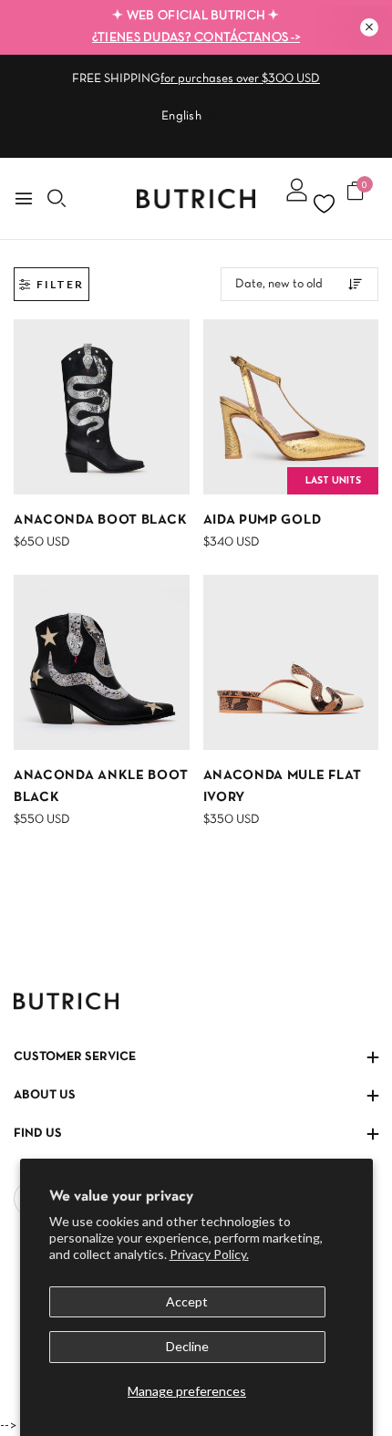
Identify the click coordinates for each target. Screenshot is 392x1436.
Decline (187, 1346)
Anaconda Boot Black (100, 520)
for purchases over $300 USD (240, 79)
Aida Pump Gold (262, 520)
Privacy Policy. (209, 1254)
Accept (187, 1301)
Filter (60, 284)
